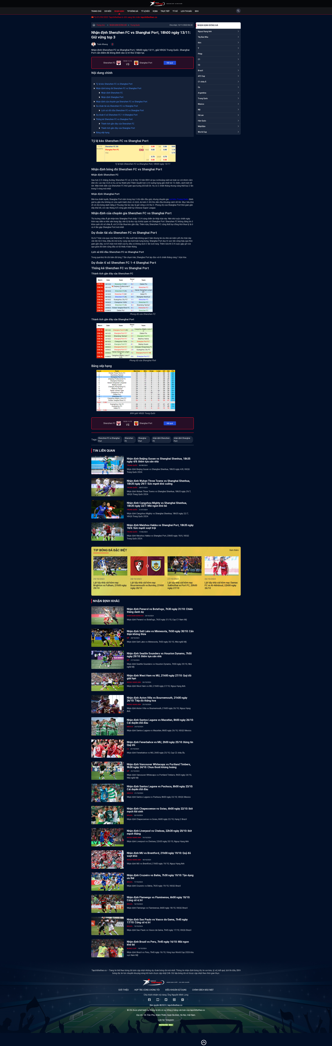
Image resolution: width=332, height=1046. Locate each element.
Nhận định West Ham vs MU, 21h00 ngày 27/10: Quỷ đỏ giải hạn (159, 677)
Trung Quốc (135, 25)
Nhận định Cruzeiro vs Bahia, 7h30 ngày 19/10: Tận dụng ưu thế (160, 877)
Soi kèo (107, 11)
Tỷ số (175, 11)
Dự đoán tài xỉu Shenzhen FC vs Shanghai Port (117, 106)
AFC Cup (201, 76)
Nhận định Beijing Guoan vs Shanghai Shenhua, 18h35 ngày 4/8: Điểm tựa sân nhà (158, 460)
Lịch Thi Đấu (186, 11)
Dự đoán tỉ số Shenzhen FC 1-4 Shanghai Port (116, 115)
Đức (199, 43)
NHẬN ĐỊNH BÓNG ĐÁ (118, 25)
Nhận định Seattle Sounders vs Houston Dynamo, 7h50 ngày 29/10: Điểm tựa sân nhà (159, 655)
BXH (197, 11)
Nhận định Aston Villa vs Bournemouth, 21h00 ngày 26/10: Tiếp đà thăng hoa (157, 699)
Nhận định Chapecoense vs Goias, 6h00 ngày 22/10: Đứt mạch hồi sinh (160, 810)
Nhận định (119, 11)
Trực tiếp (165, 11)
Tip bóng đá (132, 11)
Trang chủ (96, 11)
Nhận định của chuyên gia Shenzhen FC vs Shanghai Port (121, 101)
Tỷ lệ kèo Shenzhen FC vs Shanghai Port (114, 84)
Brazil (200, 70)
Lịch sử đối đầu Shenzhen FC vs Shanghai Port (122, 110)
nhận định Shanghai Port (182, 439)
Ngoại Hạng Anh (205, 31)
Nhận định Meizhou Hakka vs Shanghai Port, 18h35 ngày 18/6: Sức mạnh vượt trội (160, 527)
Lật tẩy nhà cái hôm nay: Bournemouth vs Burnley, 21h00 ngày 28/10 (147, 585)
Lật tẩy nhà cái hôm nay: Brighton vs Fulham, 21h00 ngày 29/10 (110, 585)
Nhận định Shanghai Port (112, 97)
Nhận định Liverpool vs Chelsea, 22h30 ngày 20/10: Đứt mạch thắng (159, 832)
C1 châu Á (202, 82)
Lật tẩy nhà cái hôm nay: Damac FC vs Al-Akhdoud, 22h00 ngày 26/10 (221, 585)
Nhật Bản (201, 126)
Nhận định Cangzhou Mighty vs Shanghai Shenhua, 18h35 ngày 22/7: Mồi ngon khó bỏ (157, 504)
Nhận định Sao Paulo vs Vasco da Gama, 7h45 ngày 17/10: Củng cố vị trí (157, 921)
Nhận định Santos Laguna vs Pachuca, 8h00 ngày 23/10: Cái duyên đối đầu (160, 788)
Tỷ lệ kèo (145, 11)
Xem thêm (234, 550)
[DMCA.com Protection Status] (166, 1025)
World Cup (202, 132)
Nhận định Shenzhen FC (112, 93)
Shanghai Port (142, 439)
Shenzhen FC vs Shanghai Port (109, 439)
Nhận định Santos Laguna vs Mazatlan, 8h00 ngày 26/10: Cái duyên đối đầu (160, 721)
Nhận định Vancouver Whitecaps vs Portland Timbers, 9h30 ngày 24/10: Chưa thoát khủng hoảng (159, 766)
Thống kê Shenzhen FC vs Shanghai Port (114, 119)
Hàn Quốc (202, 121)
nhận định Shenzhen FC (161, 439)
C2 (199, 65)
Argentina (202, 93)
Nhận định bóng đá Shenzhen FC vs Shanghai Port (118, 88)
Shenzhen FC (129, 439)
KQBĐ (155, 11)
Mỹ (199, 110)
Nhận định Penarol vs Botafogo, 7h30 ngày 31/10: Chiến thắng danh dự (160, 610)
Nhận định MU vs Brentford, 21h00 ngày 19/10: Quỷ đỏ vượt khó (159, 854)
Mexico (201, 104)
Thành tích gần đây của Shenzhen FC (117, 123)
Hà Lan (201, 115)
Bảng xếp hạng (102, 132)
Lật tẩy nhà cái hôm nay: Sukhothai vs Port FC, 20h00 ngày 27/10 (182, 585)
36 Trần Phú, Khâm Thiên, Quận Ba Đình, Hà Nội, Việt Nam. (170, 1015)
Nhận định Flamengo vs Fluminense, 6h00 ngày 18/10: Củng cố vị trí (158, 899)
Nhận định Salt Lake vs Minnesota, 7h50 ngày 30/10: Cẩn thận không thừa (160, 633)
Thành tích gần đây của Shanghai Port (118, 128)
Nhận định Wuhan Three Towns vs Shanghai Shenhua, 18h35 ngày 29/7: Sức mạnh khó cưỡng (158, 482)
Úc (199, 87)
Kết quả (170, 63)
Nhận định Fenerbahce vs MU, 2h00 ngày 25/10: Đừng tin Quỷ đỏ (160, 744)
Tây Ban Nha (203, 37)
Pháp (200, 54)
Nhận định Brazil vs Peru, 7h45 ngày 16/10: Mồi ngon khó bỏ (158, 943)
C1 (199, 59)
